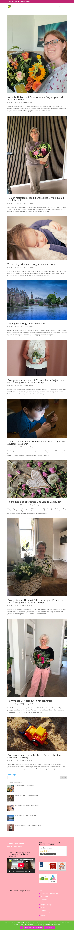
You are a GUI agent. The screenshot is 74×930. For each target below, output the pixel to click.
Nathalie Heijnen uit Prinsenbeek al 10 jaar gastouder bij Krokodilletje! (36, 98)
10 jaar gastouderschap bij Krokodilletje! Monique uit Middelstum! (35, 199)
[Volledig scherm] (32, 871)
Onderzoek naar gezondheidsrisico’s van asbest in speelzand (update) (34, 756)
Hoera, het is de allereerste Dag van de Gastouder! (34, 501)
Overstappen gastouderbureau (16, 843)
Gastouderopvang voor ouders (49, 893)
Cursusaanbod (45, 896)
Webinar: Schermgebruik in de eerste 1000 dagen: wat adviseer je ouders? (36, 442)
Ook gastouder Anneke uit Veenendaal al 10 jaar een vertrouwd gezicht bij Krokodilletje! (35, 381)
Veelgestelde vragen (46, 904)
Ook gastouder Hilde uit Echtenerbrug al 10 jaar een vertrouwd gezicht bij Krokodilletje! (35, 601)
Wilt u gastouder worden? (48, 891)
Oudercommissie (45, 913)
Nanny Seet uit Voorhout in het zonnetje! (29, 700)
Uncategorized (38, 505)
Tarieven (43, 902)
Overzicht (43, 910)
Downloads (44, 899)
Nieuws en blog (27, 102)
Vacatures (43, 907)
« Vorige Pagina (11, 775)
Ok (21, 927)
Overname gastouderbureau (15, 846)
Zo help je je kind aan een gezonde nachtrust (31, 264)
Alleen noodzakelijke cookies (33, 927)
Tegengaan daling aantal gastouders (27, 323)
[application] (21, 865)
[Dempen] (29, 871)
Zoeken (63, 777)
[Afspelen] (10, 871)
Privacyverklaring (49, 927)
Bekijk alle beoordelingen (48, 854)
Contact (43, 915)
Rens (12, 102)
